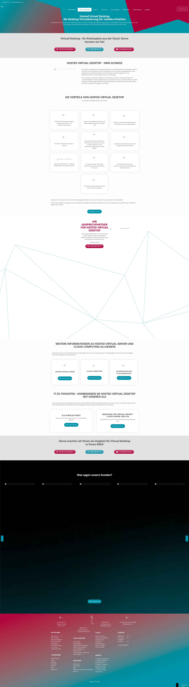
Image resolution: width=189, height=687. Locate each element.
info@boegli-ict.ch (18, 2)
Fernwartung (182, 9)
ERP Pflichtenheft (56, 641)
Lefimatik (53, 662)
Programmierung (56, 649)
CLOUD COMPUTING (79, 638)
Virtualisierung (99, 640)
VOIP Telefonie (77, 654)
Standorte (54, 664)
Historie (53, 666)
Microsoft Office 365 (78, 649)
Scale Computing (100, 636)
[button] (66, 636)
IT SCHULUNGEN (122, 645)
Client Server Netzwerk (101, 638)
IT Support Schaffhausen (102, 659)
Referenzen (54, 669)
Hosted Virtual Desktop (79, 647)
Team (52, 660)
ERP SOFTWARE (55, 632)
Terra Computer (99, 647)
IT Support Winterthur (101, 660)
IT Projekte (120, 639)
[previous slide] (2, 538)
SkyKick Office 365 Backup (80, 645)
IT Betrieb (120, 641)
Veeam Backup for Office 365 (81, 652)
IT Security (98, 641)
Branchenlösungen (56, 645)
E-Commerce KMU (100, 666)
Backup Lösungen (100, 645)
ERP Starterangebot (56, 639)
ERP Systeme (54, 636)
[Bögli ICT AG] (6, 8)
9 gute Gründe (55, 658)
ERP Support (54, 643)
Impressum (76, 664)
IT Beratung (121, 636)
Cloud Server (76, 641)
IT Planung (120, 638)
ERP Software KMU (100, 668)
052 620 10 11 (7, 2)
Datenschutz (76, 666)
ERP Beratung (55, 638)
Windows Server (99, 643)
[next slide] (187, 538)
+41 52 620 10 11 (61, 622)
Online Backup (77, 643)
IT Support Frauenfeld (101, 664)
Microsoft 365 (77, 651)
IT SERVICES (121, 632)
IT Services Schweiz (100, 670)
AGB (74, 668)
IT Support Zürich (100, 662)
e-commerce (54, 647)
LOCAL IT (98, 632)
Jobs (52, 667)
